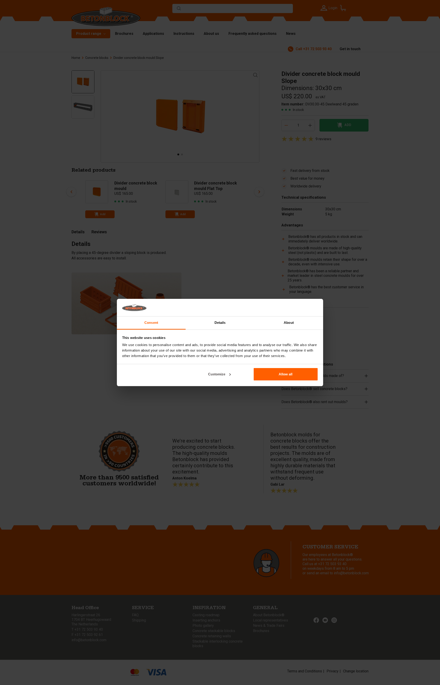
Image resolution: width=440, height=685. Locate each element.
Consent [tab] (151, 323)
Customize (216, 374)
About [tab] (289, 323)
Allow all (285, 374)
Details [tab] (220, 323)
